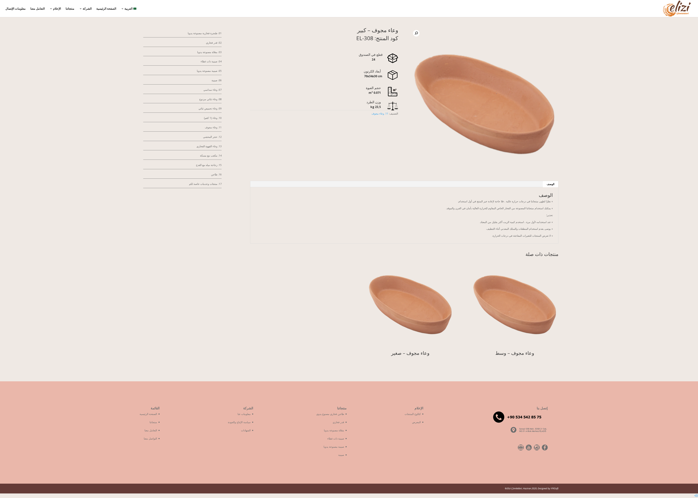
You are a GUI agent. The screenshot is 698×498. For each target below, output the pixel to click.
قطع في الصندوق (371, 54)
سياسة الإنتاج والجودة (239, 422)
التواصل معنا (150, 438)
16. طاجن (216, 174)
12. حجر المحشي (212, 136)
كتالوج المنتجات (413, 414)
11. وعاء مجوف (380, 113)
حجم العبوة (375, 88)
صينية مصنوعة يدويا (334, 446)
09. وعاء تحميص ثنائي (210, 108)
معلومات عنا (244, 414)
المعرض (416, 422)
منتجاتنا (70, 9)
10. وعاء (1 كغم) (213, 118)
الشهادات (246, 430)
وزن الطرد (374, 102)
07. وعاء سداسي (212, 89)
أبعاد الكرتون (374, 71)
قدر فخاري (338, 422)
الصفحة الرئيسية (106, 9)
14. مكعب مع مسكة (211, 155)
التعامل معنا (37, 9)
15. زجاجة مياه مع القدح (209, 165)
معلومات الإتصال (15, 9)
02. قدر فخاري (214, 42)
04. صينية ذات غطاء (211, 61)
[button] (696, 495)
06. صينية (217, 80)
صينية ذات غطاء (335, 438)
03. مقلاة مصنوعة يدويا (209, 52)
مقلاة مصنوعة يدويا (334, 430)
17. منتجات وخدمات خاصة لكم (205, 184)
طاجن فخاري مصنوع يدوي (330, 414)
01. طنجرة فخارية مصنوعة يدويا (205, 33)
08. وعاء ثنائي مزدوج (210, 99)
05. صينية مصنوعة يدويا (209, 71)
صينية (341, 455)
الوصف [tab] (550, 184)
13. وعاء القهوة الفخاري (209, 146)
